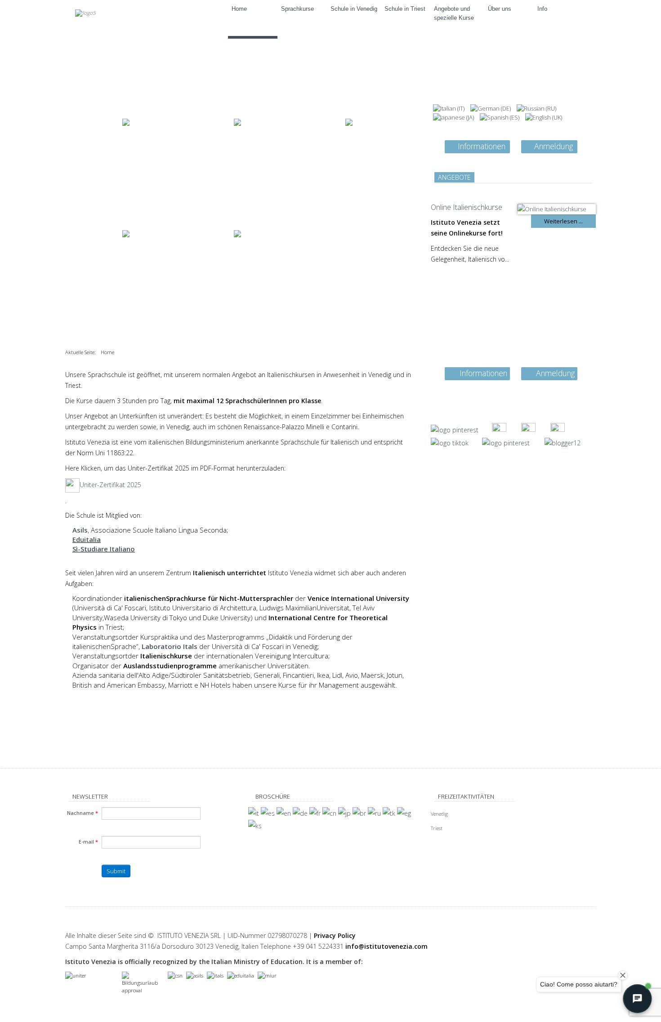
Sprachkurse (297, 8)
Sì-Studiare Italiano (103, 548)
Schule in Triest (404, 8)
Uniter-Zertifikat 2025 (110, 484)
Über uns (499, 8)
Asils (80, 529)
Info (542, 8)
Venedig (439, 813)
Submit (116, 871)
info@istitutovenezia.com (386, 946)
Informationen (481, 146)
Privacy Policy (335, 935)
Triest (436, 828)
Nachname (82, 812)
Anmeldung (553, 146)
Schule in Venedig (353, 8)
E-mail (88, 841)
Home (239, 8)
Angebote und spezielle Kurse (454, 13)
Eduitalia (86, 539)
